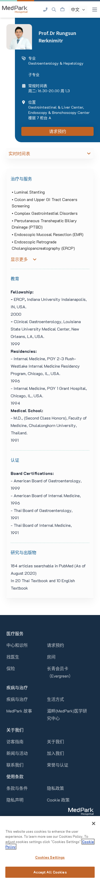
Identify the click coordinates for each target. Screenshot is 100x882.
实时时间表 (19, 153)
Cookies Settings (50, 857)
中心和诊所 (17, 645)
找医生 (12, 657)
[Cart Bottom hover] (62, 9)
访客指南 (14, 741)
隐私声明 (14, 800)
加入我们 (55, 753)
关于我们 (55, 741)
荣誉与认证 (57, 765)
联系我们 (14, 765)
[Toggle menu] (94, 9)
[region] (50, 849)
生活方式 (55, 699)
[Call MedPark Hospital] (45, 9)
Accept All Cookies (49, 872)
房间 (51, 657)
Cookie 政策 (58, 800)
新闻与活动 (17, 753)
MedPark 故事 (19, 711)
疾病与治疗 (17, 699)
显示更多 (19, 259)
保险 (10, 668)
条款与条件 (17, 788)
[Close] (93, 823)
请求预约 (57, 131)
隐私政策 (55, 788)
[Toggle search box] (54, 9)
